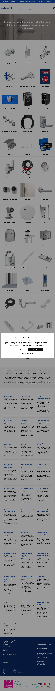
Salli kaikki (35, 349)
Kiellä (19, 349)
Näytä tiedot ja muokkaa (27, 353)
